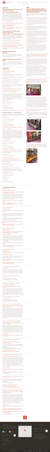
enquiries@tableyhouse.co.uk (9, 204)
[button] (25, 430)
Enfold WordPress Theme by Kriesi (14, 450)
